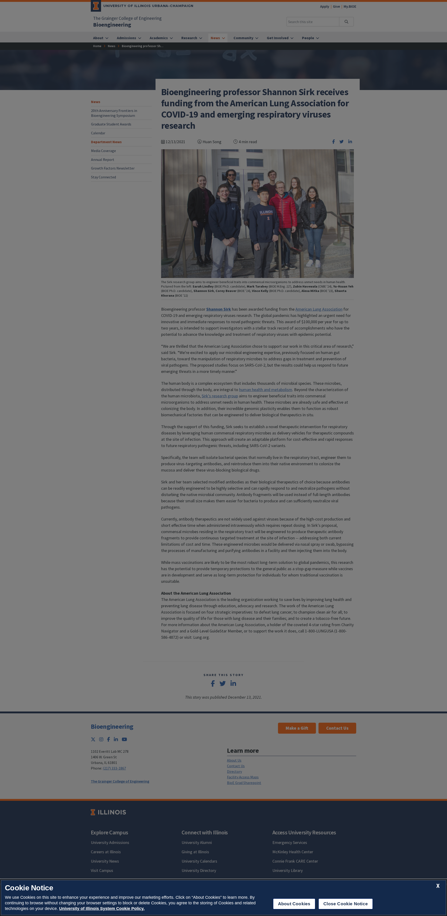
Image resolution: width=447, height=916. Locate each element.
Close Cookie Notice (345, 903)
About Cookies (294, 903)
